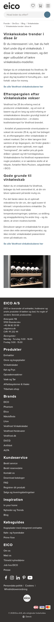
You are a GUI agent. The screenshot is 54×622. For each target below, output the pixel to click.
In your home (10, 505)
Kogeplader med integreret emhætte (23, 527)
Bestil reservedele (13, 468)
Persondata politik (13, 585)
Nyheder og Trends (14, 510)
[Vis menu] (48, 6)
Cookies (29, 585)
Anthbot (8, 445)
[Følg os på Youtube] (30, 577)
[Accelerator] (16, 5)
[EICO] (27, 598)
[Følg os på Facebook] (6, 577)
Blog (6, 514)
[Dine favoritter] (33, 6)
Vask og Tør (10, 379)
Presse (7, 569)
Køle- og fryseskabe (14, 532)
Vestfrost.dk (10, 435)
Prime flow (9, 537)
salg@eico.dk (10, 328)
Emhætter (9, 355)
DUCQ (7, 440)
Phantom (8, 406)
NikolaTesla (9, 416)
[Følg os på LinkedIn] (18, 577)
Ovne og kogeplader (14, 360)
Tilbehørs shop (11, 389)
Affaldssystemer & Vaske (16, 384)
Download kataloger (14, 477)
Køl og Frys (9, 369)
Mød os (7, 555)
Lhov (6, 421)
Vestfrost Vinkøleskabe (16, 426)
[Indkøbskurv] (40, 6)
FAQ (6, 482)
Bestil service (11, 463)
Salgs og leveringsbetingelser (19, 492)
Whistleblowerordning (15, 589)
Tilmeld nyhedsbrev (14, 560)
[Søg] (47, 14)
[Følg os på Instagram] (12, 577)
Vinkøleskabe (11, 364)
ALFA (6, 450)
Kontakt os (9, 473)
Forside (7, 23)
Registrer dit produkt (14, 487)
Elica (6, 411)
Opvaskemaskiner (13, 374)
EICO (6, 402)
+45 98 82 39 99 (11, 325)
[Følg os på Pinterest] (24, 577)
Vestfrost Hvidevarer (14, 431)
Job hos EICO (11, 565)
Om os (7, 550)
